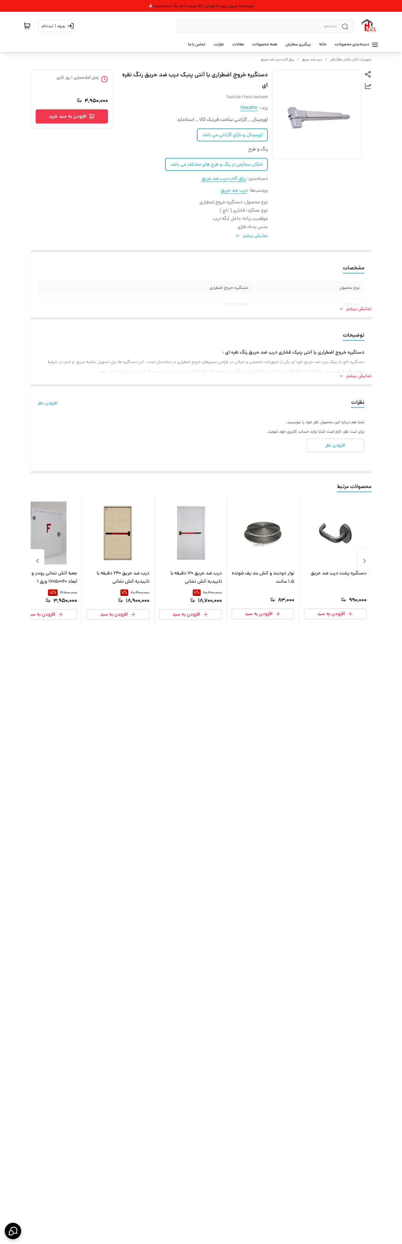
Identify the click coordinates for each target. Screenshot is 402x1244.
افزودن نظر (47, 403)
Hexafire (249, 107)
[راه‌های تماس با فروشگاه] (13, 1231)
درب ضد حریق (312, 59)
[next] (37, 561)
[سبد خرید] (27, 25)
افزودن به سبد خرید (68, 116)
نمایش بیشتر (358, 308)
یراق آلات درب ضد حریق (277, 59)
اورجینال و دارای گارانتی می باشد (232, 134)
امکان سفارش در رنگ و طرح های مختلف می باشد (216, 164)
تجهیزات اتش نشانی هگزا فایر (350, 59)
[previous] (365, 561)
